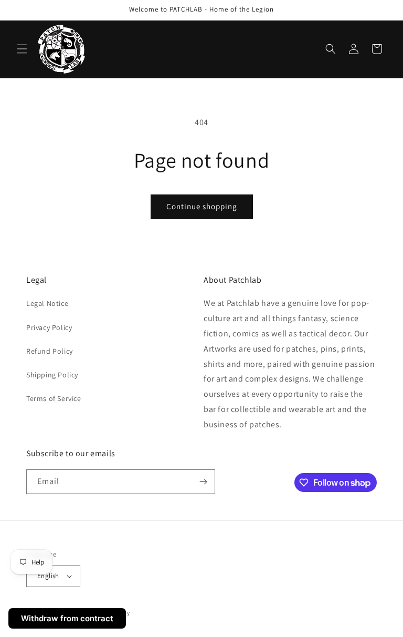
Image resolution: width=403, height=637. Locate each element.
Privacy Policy (49, 327)
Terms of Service (53, 398)
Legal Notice (47, 303)
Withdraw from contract (67, 618)
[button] (22, 48)
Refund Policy (49, 351)
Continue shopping (201, 206)
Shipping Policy (52, 374)
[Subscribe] (203, 481)
